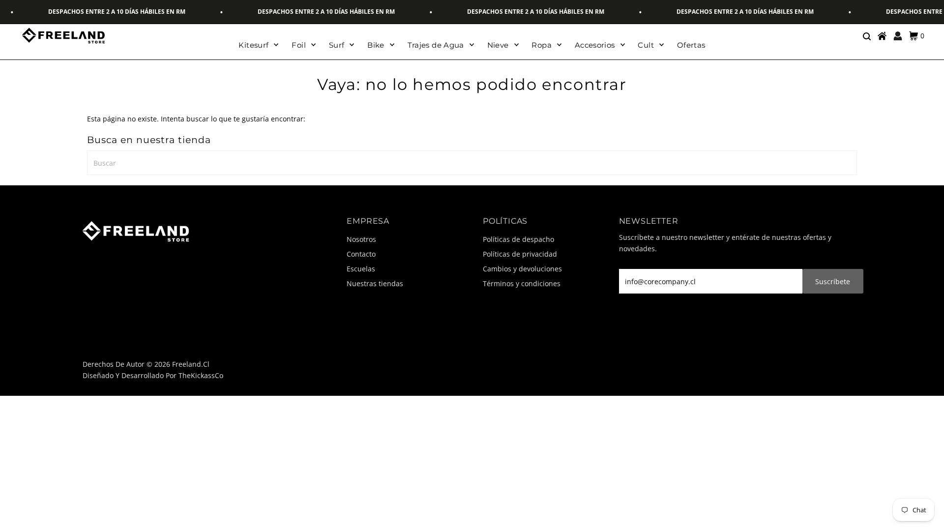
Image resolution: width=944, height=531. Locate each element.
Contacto (361, 254)
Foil (299, 45)
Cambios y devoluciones (522, 268)
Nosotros (361, 239)
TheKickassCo (200, 375)
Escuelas (361, 268)
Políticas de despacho (518, 239)
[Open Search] (866, 35)
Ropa (541, 45)
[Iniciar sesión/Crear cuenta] (897, 35)
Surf (337, 45)
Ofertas (691, 45)
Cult (646, 45)
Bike (375, 45)
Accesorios (595, 45)
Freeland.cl (190, 364)
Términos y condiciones (521, 283)
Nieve (498, 45)
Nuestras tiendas (375, 283)
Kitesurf (253, 45)
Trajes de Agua (436, 45)
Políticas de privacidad (520, 254)
